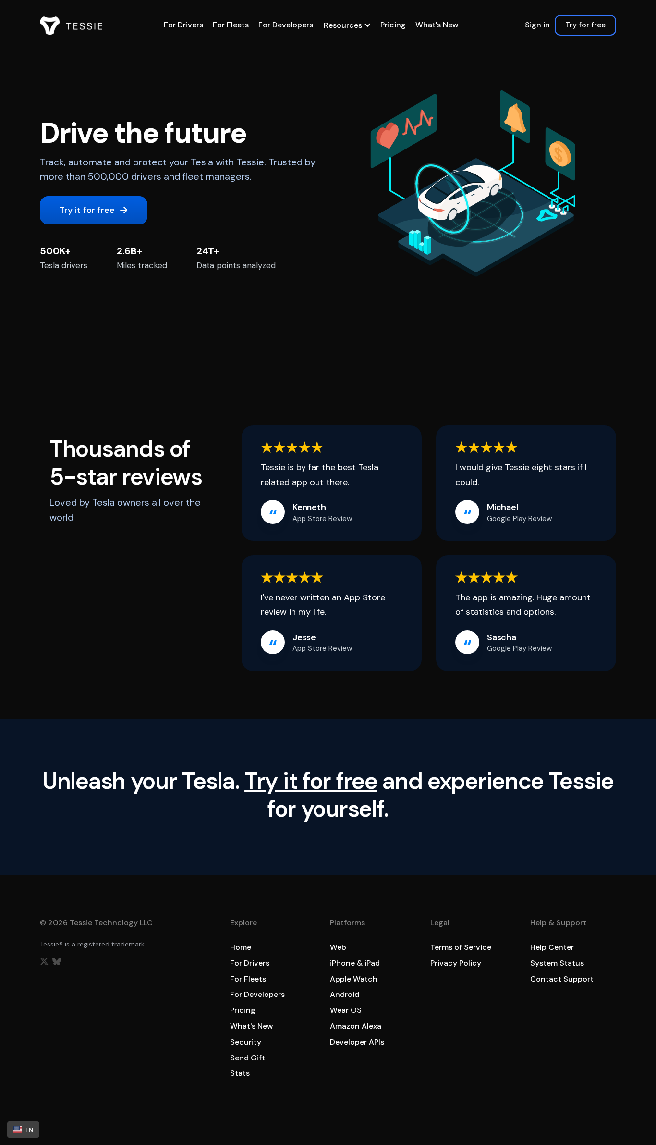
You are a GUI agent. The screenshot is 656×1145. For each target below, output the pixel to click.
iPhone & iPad (355, 963)
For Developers (285, 25)
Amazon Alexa (355, 1026)
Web (338, 947)
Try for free (585, 25)
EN (29, 1129)
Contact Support (562, 979)
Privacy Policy (455, 963)
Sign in (537, 25)
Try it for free (310, 781)
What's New (437, 25)
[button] (347, 25)
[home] (71, 25)
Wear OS (346, 1010)
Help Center (552, 947)
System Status (557, 963)
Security (245, 1042)
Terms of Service (460, 947)
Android (344, 994)
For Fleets (231, 25)
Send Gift (247, 1058)
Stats (240, 1073)
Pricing (393, 25)
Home (240, 947)
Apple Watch (353, 979)
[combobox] (23, 1129)
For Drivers (183, 25)
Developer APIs (357, 1042)
